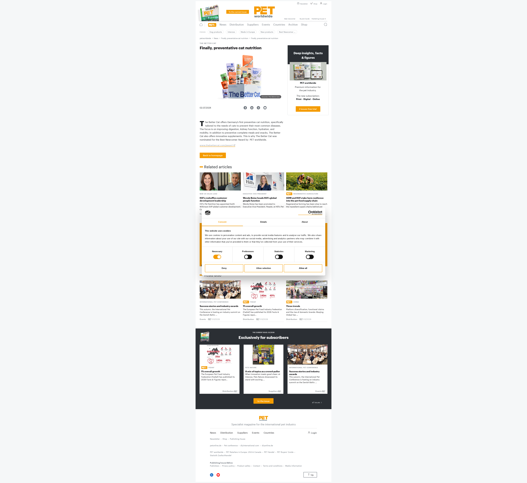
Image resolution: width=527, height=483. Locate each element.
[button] (245, 107)
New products (267, 32)
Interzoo (231, 32)
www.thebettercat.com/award (216, 145)
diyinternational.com (249, 445)
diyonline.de (267, 445)
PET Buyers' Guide (285, 452)
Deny (224, 268)
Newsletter (304, 4)
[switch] (248, 257)
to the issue (263, 401)
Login (325, 4)
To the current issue (238, 12)
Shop (315, 4)
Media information (293, 466)
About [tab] (305, 222)
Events (255, 432)
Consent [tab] (222, 222)
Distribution (226, 432)
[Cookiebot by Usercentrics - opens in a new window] (310, 213)
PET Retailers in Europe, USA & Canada (243, 452)
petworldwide (205, 38)
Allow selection (263, 268)
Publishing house (237, 439)
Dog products (216, 32)
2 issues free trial (308, 109)
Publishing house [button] (318, 19)
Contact (256, 466)
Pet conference (231, 445)
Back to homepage (213, 155)
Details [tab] (263, 222)
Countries (269, 432)
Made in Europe (248, 32)
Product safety (243, 466)
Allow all (303, 268)
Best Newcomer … (287, 32)
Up (312, 475)
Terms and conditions (272, 466)
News (216, 38)
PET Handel (269, 452)
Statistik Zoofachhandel (220, 455)
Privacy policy (228, 466)
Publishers (214, 466)
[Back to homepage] (263, 418)
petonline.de (215, 445)
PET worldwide (216, 452)
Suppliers (242, 432)
